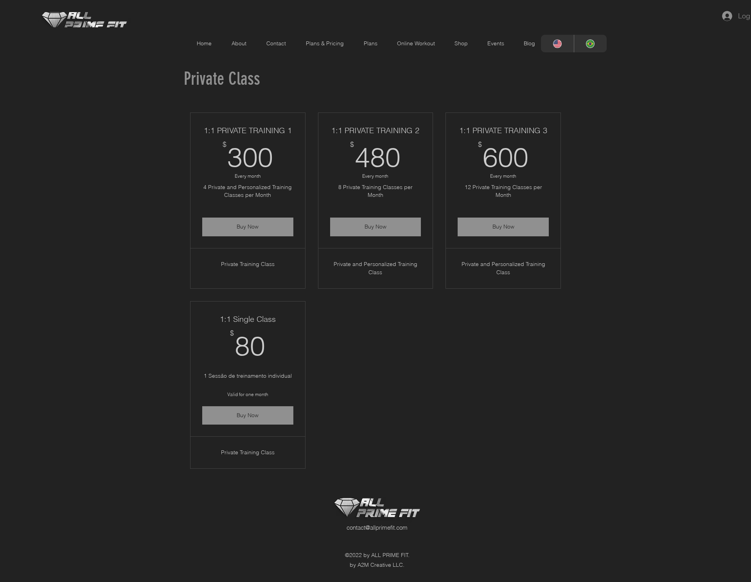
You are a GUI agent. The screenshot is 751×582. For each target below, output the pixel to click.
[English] (557, 43)
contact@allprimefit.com (377, 527)
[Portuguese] (590, 43)
